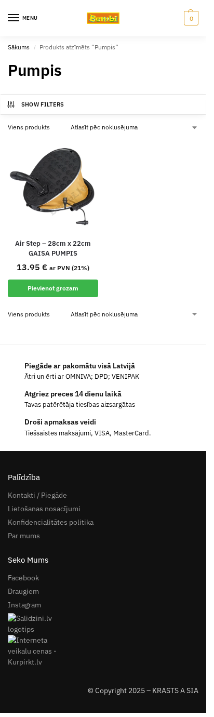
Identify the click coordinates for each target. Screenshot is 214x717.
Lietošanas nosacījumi (44, 508)
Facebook (23, 577)
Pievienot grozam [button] (53, 288)
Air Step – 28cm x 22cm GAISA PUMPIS (53, 248)
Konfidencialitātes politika (50, 522)
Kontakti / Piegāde (37, 495)
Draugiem (23, 591)
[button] (189, 18)
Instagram (24, 604)
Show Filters (42, 104)
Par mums (24, 535)
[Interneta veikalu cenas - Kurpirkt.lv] (103, 651)
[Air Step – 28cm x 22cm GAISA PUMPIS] (53, 185)
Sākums (19, 47)
